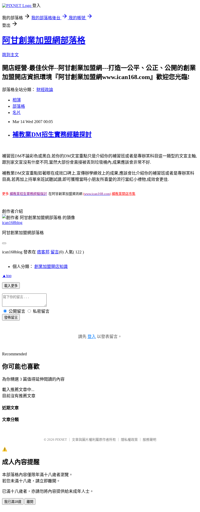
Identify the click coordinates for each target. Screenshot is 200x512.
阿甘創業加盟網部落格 (43, 40)
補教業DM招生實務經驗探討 (52, 134)
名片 (16, 112)
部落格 (18, 106)
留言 (55, 252)
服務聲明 (149, 439)
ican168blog (12, 222)
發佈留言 (11, 317)
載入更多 (11, 286)
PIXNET (61, 439)
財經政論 (44, 89)
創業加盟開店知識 (51, 266)
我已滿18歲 (12, 502)
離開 (30, 502)
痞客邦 (43, 252)
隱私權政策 (129, 439)
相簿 (16, 100)
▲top (6, 275)
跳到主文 (10, 55)
